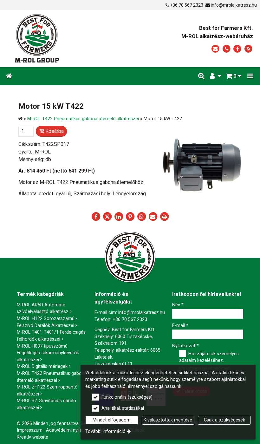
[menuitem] (9, 76)
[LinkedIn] (119, 217)
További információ (105, 431)
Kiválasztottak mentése (168, 420)
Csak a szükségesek (224, 420)
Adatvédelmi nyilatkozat (70, 430)
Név (178, 305)
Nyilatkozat (185, 346)
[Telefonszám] (226, 49)
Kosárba (54, 131)
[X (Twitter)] (107, 217)
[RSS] (248, 49)
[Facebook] (237, 49)
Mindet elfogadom (112, 420)
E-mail (180, 325)
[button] (250, 76)
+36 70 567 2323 (186, 5)
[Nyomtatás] (164, 217)
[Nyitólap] (57, 38)
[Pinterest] (130, 217)
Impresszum (29, 430)
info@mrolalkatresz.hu (234, 5)
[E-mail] (215, 49)
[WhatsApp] (141, 217)
